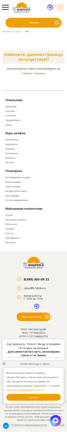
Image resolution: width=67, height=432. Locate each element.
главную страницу (33, 73)
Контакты (10, 242)
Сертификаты (12, 238)
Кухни (8, 125)
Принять (33, 397)
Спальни (9, 111)
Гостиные (10, 115)
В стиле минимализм (16, 200)
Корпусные (11, 144)
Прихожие (10, 106)
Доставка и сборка (15, 219)
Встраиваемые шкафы (17, 177)
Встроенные (12, 139)
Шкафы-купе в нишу (16, 191)
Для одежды (12, 195)
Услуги (9, 215)
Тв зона (9, 162)
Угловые (10, 149)
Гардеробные (12, 120)
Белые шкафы (13, 182)
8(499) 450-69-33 (60, 7)
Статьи (9, 233)
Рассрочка (11, 224)
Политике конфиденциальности (24, 390)
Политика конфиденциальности (29, 424)
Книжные (10, 158)
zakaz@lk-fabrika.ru (35, 288)
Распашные (11, 153)
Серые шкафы (13, 186)
